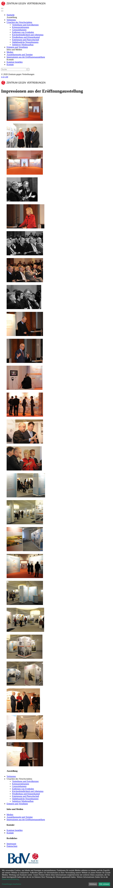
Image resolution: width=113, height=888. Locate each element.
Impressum (11, 843)
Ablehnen (93, 884)
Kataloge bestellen (15, 62)
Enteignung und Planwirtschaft (25, 39)
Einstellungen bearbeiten (11, 884)
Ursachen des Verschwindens (19, 22)
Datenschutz (12, 846)
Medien (10, 52)
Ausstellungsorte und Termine (20, 54)
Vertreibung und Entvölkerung (25, 25)
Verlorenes (11, 20)
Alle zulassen (104, 884)
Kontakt (10, 64)
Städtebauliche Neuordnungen (25, 42)
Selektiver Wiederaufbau (22, 44)
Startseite (10, 15)
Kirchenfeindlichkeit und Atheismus (27, 35)
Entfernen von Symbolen (23, 32)
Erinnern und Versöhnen (17, 47)
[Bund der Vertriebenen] (23, 865)
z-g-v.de (4, 77)
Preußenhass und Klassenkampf (26, 37)
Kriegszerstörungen (20, 27)
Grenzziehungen (19, 30)
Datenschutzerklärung (10, 879)
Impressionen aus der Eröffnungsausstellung (26, 57)
